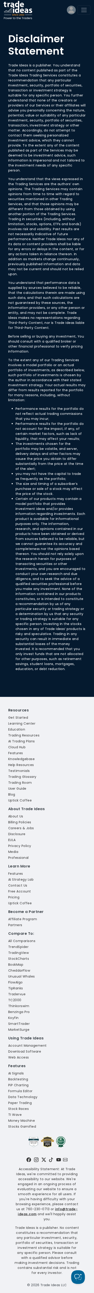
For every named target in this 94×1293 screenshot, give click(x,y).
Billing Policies (19, 822)
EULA (12, 840)
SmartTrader (19, 1023)
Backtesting (18, 1079)
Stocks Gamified (22, 1126)
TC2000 (14, 1000)
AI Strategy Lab (21, 879)
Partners (15, 925)
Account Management (27, 1045)
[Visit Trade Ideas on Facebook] (29, 1160)
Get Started (18, 717)
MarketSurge (18, 1029)
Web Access (18, 1057)
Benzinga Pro (19, 1012)
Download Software (24, 1051)
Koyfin (13, 1018)
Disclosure (17, 834)
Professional (18, 857)
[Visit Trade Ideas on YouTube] (58, 1160)
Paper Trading (20, 1103)
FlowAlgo (15, 982)
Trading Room (20, 782)
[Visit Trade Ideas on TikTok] (51, 1160)
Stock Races (18, 1108)
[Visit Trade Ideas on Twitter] (44, 1160)
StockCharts (18, 958)
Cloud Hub (17, 747)
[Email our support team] (65, 1160)
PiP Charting (18, 1085)
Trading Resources (23, 735)
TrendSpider (18, 947)
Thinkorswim (18, 1006)
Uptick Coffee (20, 800)
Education (16, 729)
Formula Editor (20, 1091)
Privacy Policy (19, 846)
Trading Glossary (22, 776)
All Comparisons (21, 941)
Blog (11, 794)
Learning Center (21, 723)
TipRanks (15, 988)
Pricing (13, 897)
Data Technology (22, 1097)
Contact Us (17, 885)
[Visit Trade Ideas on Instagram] (36, 1160)
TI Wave (15, 1114)
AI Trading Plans (21, 741)
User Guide (17, 788)
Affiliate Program (22, 919)
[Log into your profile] (71, 11)
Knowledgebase (21, 759)
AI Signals (16, 1073)
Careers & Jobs (21, 828)
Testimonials (19, 771)
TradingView (18, 952)
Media (13, 851)
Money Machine (21, 1120)
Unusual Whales (21, 976)
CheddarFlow (19, 970)
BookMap (15, 964)
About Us (15, 816)
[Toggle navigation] (84, 10)
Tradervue (17, 994)
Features (15, 753)
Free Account (19, 891)
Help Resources (21, 765)
